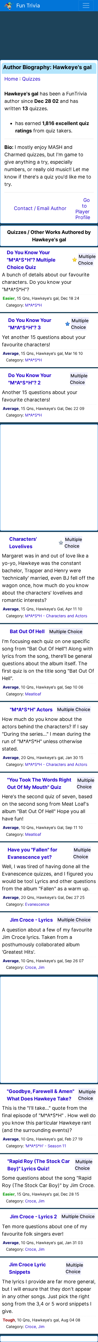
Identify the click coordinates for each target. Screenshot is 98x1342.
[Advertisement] (49, 34)
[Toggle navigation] (86, 5)
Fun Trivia (27, 5)
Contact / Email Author (40, 208)
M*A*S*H (33, 305)
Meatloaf (33, 694)
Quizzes (31, 79)
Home (11, 79)
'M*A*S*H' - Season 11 (45, 1145)
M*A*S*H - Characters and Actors (56, 615)
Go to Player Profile (82, 208)
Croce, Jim (35, 967)
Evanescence (37, 904)
